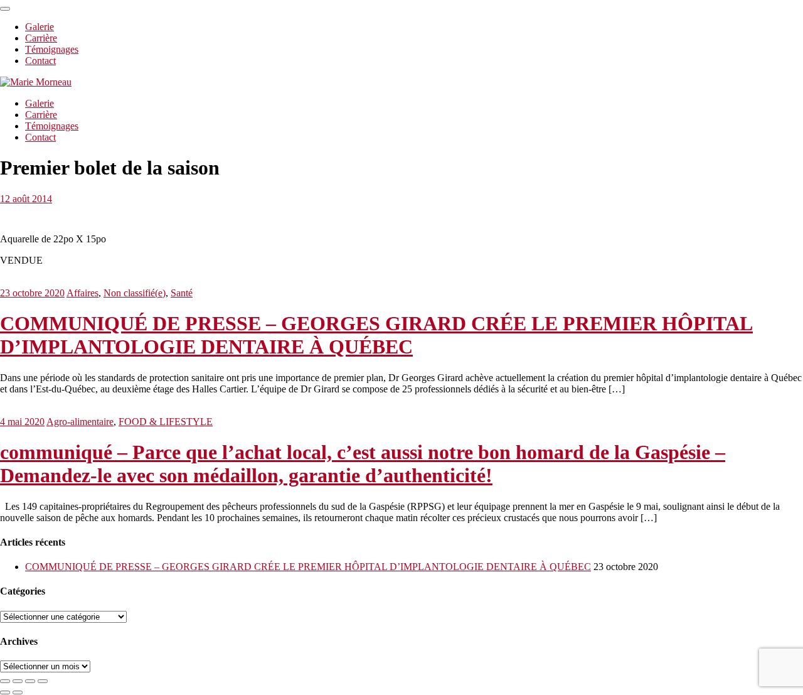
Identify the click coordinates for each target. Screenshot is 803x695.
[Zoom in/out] (43, 681)
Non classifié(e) (135, 293)
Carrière (41, 114)
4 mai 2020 (22, 421)
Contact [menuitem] (40, 60)
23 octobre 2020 (32, 293)
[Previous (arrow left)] (5, 692)
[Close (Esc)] (5, 681)
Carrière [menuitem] (41, 38)
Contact (40, 137)
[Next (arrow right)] (18, 692)
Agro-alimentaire (80, 421)
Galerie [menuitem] (39, 26)
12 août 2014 (26, 198)
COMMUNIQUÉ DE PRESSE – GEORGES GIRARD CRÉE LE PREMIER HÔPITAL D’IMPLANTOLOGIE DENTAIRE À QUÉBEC (376, 335)
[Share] (18, 681)
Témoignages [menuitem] (51, 49)
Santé (182, 293)
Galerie (39, 103)
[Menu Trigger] (5, 9)
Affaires (82, 293)
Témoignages (51, 126)
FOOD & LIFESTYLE (166, 421)
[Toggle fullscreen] (30, 681)
